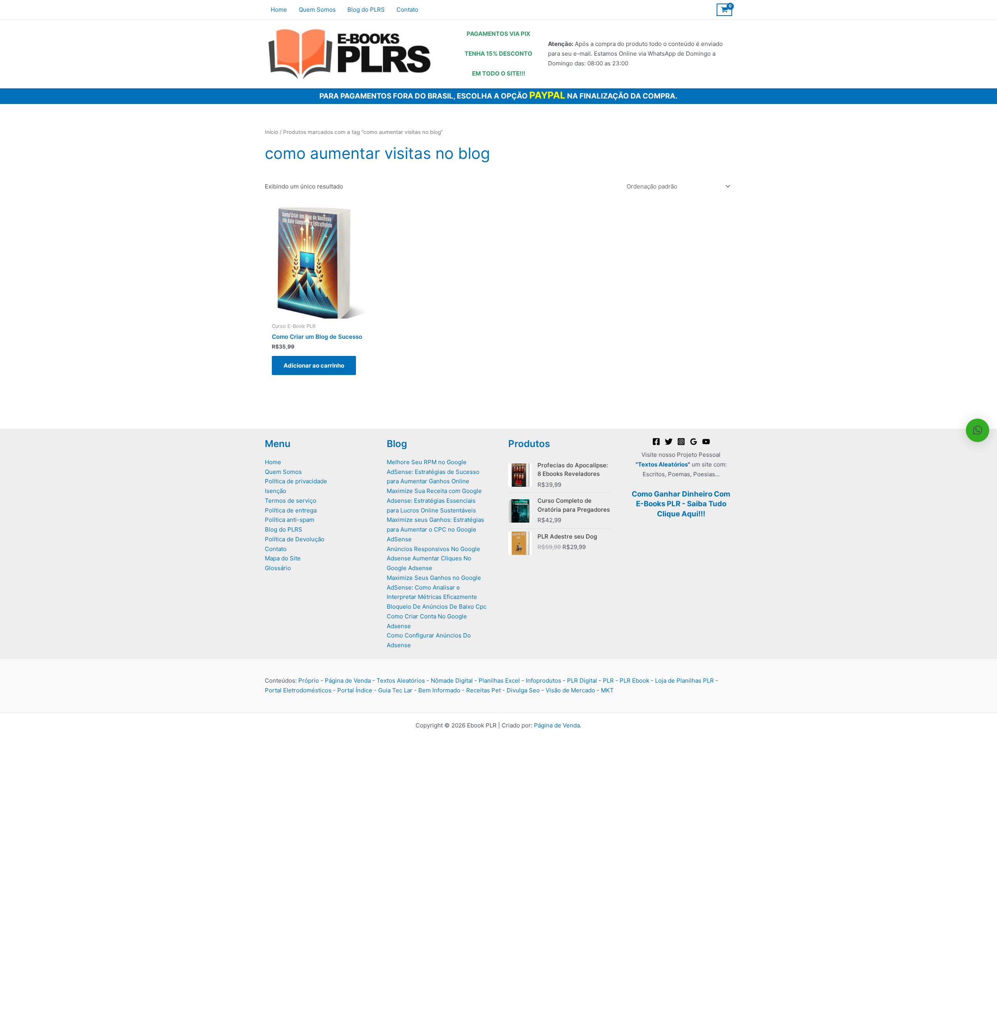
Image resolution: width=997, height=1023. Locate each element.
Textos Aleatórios (663, 464)
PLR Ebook (634, 680)
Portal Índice (354, 690)
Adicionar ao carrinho (314, 365)
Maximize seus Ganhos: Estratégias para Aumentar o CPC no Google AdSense (435, 529)
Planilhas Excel (499, 680)
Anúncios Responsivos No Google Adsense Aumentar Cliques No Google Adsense (433, 558)
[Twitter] (669, 441)
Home (273, 462)
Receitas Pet (483, 690)
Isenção (275, 491)
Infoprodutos (543, 680)
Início (271, 132)
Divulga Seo (523, 690)
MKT (607, 690)
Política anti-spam (289, 519)
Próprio (308, 680)
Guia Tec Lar (395, 690)
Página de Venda (348, 680)
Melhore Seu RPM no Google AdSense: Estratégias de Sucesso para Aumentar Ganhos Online (433, 471)
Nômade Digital (452, 680)
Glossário (278, 568)
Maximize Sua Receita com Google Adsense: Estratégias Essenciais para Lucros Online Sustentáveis (434, 500)
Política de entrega (291, 510)
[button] (977, 430)
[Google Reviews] (694, 441)
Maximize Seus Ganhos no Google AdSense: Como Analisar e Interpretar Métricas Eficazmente (434, 587)
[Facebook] (656, 441)
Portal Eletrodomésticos (298, 690)
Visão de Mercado (570, 690)
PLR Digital (582, 680)
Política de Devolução (294, 539)
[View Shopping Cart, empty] (724, 10)
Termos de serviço (290, 500)
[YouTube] (706, 441)
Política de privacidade (296, 481)
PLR (608, 680)
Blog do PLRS (283, 529)
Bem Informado (439, 690)
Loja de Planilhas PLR (684, 680)
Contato (276, 549)
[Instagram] (681, 441)
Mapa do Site (283, 558)
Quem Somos (283, 471)
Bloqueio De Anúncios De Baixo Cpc (436, 606)
